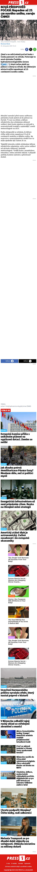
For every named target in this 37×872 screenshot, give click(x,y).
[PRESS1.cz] (18, 2)
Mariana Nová (5, 44)
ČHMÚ (4, 64)
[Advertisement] (18, 95)
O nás (8, 863)
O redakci (14, 863)
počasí (3, 406)
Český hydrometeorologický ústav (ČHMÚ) (18, 406)
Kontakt (20, 863)
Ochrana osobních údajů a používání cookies (18, 866)
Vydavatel (27, 863)
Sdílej (8, 361)
